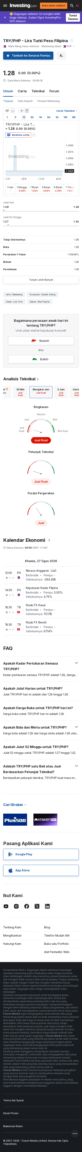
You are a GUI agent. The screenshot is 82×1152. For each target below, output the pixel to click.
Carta (22, 91)
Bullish (44, 359)
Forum (54, 91)
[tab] (20, 392)
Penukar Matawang (48, 101)
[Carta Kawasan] (13, 111)
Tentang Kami (12, 927)
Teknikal (38, 91)
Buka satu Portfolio (56, 943)
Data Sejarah (25, 101)
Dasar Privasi (10, 1113)
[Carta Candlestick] (7, 111)
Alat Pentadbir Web (56, 952)
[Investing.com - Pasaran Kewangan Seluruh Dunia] (23, 5)
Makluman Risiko (13, 1126)
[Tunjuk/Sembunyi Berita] (27, 111)
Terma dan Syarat (13, 1100)
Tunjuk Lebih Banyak (41, 279)
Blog (47, 927)
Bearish (44, 340)
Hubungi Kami (12, 943)
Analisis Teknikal (19, 379)
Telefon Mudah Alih (57, 935)
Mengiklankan (12, 935)
